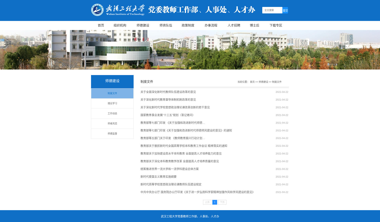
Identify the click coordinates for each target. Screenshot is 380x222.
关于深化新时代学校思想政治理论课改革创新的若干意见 (175, 107)
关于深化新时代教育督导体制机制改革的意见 (168, 99)
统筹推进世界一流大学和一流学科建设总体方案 (170, 168)
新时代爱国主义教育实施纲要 (159, 176)
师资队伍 (166, 25)
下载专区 (276, 25)
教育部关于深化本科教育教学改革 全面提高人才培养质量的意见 (180, 161)
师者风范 (112, 123)
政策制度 (188, 25)
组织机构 (120, 25)
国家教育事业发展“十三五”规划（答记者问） (168, 115)
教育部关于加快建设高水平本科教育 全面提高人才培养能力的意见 (181, 153)
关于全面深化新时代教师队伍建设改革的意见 (168, 91)
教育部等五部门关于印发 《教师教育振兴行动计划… (173, 138)
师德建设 (143, 25)
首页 (101, 25)
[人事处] (173, 19)
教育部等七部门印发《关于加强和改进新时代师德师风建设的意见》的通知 (186, 130)
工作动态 (112, 113)
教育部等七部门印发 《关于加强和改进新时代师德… (173, 122)
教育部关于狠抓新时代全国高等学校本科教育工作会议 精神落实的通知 (184, 145)
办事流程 (211, 25)
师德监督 (112, 133)
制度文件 (112, 93)
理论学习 (112, 103)
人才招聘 (234, 25)
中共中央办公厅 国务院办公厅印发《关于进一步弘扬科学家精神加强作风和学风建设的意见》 (198, 192)
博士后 (254, 25)
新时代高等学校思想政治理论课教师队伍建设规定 (171, 184)
